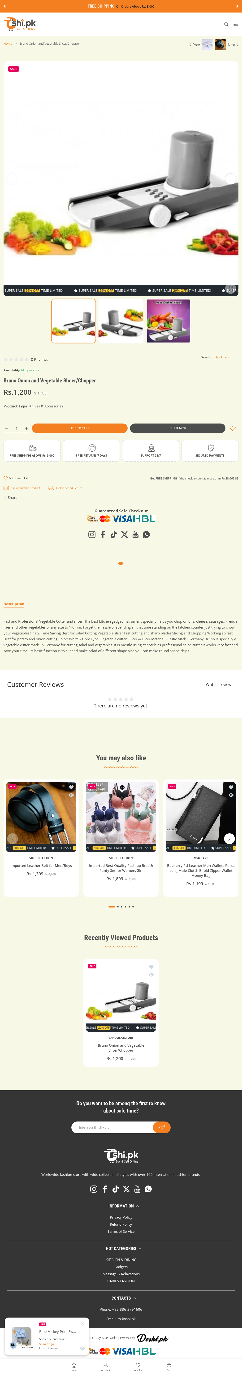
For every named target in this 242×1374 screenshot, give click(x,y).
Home (8, 43)
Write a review (218, 684)
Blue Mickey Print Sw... (57, 1331)
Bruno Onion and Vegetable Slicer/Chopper (121, 1048)
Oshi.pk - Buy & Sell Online (100, 1337)
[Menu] (236, 24)
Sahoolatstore (222, 357)
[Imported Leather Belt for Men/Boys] (41, 817)
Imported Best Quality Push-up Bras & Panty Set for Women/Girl (121, 868)
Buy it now (177, 428)
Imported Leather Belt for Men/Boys (41, 865)
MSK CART (201, 858)
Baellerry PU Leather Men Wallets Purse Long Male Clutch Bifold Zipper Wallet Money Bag (201, 870)
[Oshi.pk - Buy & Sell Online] (20, 24)
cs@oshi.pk (126, 1318)
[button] (4, 6)
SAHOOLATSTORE (121, 1038)
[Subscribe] (162, 1127)
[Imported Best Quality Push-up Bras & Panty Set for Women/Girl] (121, 817)
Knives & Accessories (46, 406)
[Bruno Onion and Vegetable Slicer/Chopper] (121, 997)
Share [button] (12, 497)
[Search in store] (226, 24)
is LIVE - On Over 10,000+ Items (133, 6)
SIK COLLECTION (41, 858)
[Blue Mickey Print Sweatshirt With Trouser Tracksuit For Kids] (22, 1336)
